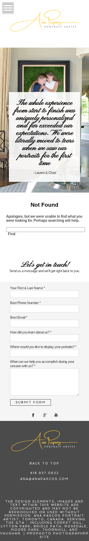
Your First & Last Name (27, 288)
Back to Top (44, 463)
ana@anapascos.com (44, 479)
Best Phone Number (24, 303)
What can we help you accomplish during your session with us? (42, 364)
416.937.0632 (44, 473)
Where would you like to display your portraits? (42, 347)
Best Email (18, 317)
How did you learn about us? (30, 332)
